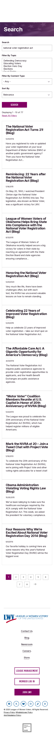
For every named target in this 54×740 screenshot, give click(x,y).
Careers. (27, 651)
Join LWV (27, 692)
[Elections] (27, 69)
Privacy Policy (9, 712)
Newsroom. (27, 644)
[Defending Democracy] (27, 60)
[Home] (26, 619)
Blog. (27, 638)
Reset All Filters (9, 115)
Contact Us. (27, 631)
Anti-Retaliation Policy (12, 715)
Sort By (5, 88)
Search (5, 42)
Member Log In (27, 681)
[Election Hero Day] (27, 66)
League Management (27, 670)
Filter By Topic (9, 55)
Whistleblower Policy (24, 712)
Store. (27, 657)
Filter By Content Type (13, 76)
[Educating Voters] (27, 63)
